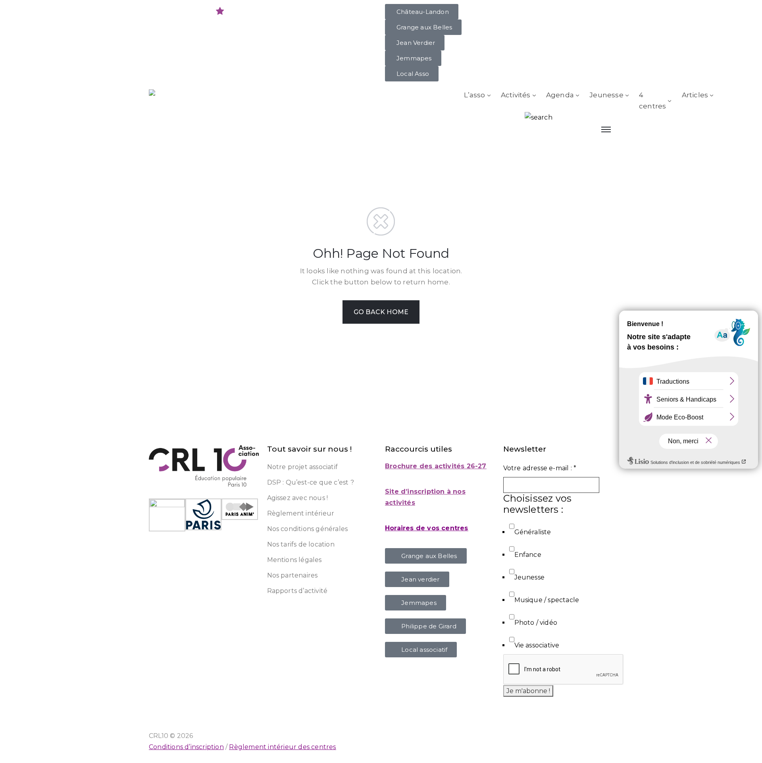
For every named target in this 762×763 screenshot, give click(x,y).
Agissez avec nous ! (297, 498)
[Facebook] (267, 11)
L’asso (474, 95)
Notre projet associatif (302, 467)
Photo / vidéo (536, 622)
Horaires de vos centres (426, 528)
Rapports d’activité (297, 591)
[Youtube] (172, 11)
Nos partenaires (292, 575)
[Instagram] (156, 11)
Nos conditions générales (307, 529)
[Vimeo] (251, 11)
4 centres (652, 100)
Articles (695, 95)
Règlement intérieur (301, 513)
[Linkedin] (204, 11)
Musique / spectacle (546, 600)
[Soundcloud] (236, 11)
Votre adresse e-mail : (540, 468)
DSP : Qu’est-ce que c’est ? (310, 482)
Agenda (560, 95)
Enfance (527, 554)
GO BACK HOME (381, 312)
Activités (516, 95)
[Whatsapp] (188, 11)
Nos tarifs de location (301, 544)
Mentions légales (294, 560)
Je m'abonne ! (528, 691)
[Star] (220, 11)
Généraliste (532, 532)
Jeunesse (606, 95)
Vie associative (537, 645)
